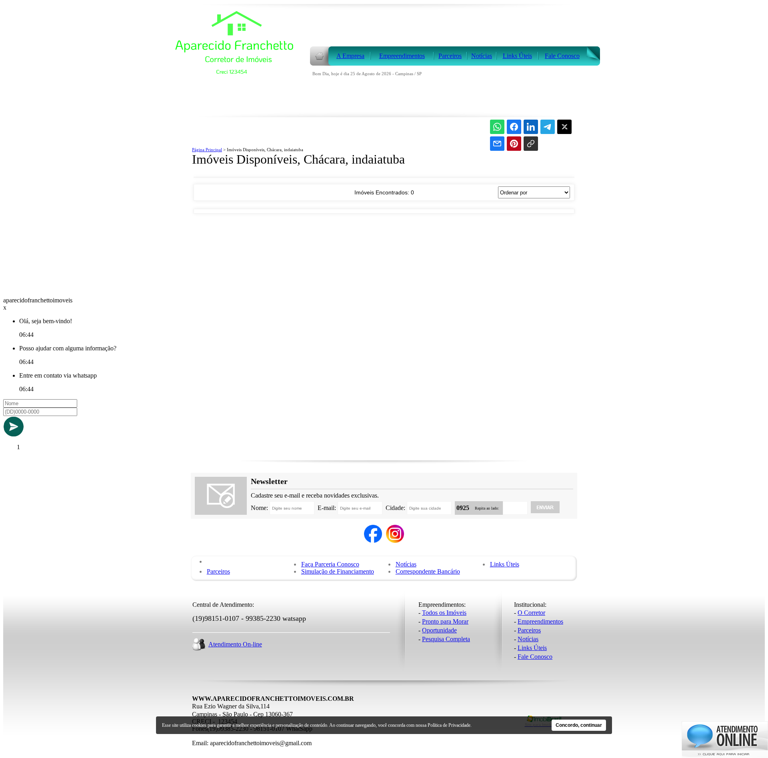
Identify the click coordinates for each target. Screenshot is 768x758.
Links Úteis (504, 564)
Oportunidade (439, 630)
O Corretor (531, 612)
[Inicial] (239, 108)
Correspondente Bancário (428, 571)
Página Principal (207, 149)
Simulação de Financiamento (337, 571)
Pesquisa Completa (446, 639)
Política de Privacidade (449, 725)
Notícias (406, 564)
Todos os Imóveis (444, 612)
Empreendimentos (540, 621)
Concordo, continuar (579, 725)
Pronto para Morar (445, 621)
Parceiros (218, 571)
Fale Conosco (535, 656)
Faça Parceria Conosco (330, 564)
